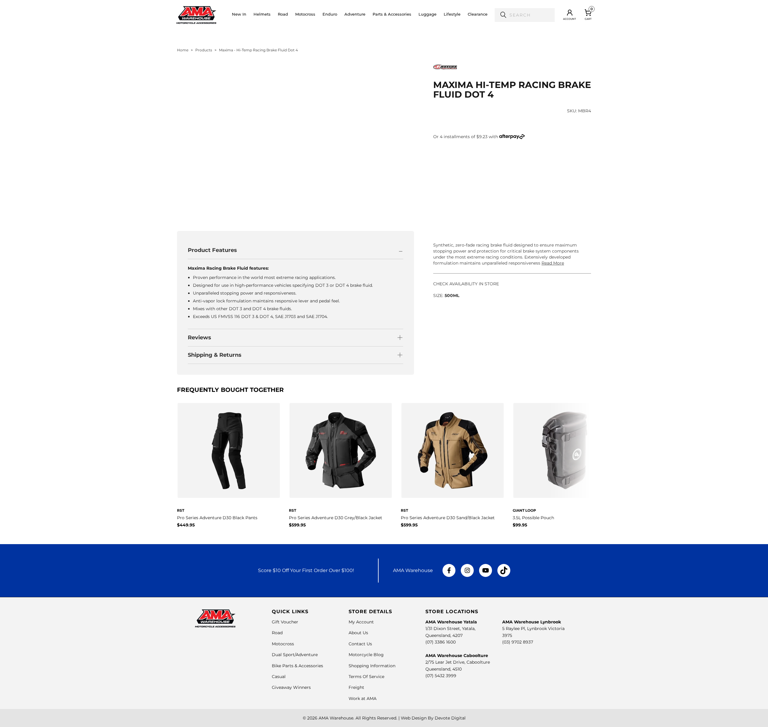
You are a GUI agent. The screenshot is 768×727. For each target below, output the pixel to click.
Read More (553, 263)
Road (277, 632)
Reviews (199, 337)
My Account (361, 622)
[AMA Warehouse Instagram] (467, 570)
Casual (279, 676)
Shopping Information (372, 665)
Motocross (283, 644)
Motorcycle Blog (366, 654)
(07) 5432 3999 (440, 675)
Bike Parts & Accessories (297, 665)
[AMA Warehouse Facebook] (449, 570)
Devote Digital (450, 718)
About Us (358, 632)
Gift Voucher (285, 622)
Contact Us (360, 644)
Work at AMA (362, 698)
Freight (356, 687)
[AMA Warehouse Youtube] (485, 570)
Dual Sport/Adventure (295, 654)
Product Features (212, 250)
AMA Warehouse (336, 718)
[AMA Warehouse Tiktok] (503, 570)
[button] (262, 15)
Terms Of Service (366, 676)
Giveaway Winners (291, 687)
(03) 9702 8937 (517, 642)
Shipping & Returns (215, 355)
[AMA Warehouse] (196, 15)
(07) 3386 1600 (440, 642)
